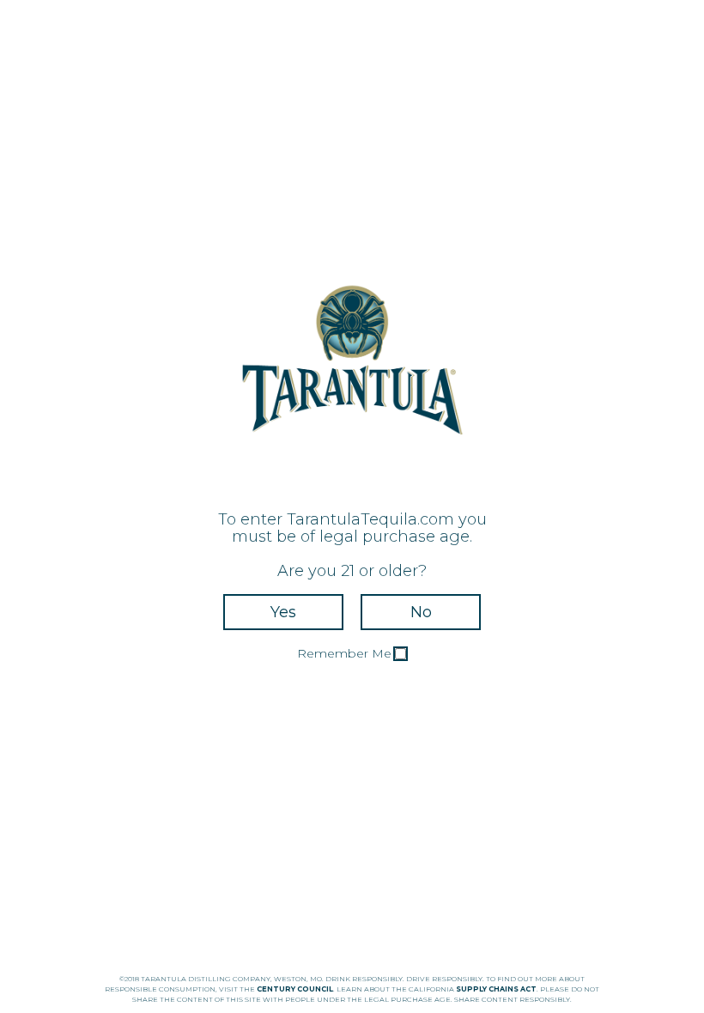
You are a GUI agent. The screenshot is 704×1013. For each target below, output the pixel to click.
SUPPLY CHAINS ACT (496, 989)
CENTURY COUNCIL (295, 989)
